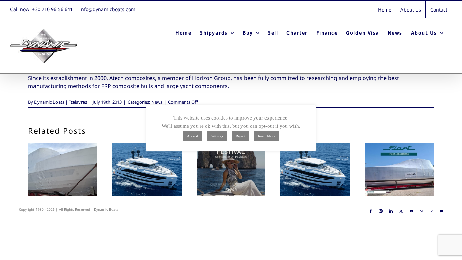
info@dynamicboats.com (107, 9)
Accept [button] (192, 136)
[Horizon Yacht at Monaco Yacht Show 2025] (147, 169)
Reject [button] (240, 136)
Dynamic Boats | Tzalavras (60, 102)
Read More (266, 136)
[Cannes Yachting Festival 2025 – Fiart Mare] (231, 169)
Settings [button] (217, 136)
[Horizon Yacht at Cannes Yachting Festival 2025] (315, 169)
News (156, 102)
